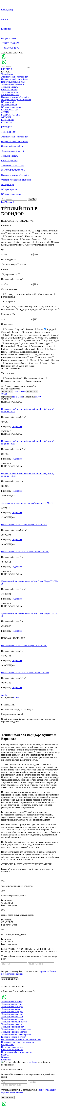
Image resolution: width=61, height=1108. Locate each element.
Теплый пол (7, 74)
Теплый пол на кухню (12, 1004)
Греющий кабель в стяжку (13, 1037)
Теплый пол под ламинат (13, 1019)
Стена (44, 363)
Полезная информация (12, 1047)
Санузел (43, 335)
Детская (55, 360)
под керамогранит (28, 306)
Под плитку (10, 306)
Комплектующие (9, 89)
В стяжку (8, 294)
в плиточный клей (25, 294)
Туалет (39, 329)
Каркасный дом (51, 340)
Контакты (6, 1059)
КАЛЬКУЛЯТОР (9, 109)
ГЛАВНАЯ (6, 69)
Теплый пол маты (9, 87)
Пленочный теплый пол (13, 82)
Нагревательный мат (34, 378)
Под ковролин (50, 309)
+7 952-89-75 (10, 48)
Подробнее (17, 426)
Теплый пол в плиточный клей (16, 1029)
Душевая (29, 349)
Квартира (27, 332)
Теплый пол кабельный (12, 84)
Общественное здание (41, 346)
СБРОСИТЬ (20, 391)
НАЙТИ (32, 199)
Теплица (12, 352)
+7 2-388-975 (10, 43)
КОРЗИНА (6, 122)
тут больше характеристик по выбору (19, 386)
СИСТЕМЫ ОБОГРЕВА (13, 170)
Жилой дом (40, 338)
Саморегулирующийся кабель (15, 97)
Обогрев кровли (9, 104)
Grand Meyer (10, 264)
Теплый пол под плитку (12, 1027)
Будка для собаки (26, 366)
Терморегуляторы (9, 92)
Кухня (19, 329)
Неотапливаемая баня (15, 363)
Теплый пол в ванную (12, 1006)
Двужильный (10, 274)
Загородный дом (12, 340)
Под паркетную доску (29, 309)
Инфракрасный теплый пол (14, 79)
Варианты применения (12, 1049)
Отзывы (5, 1057)
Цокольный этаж (15, 338)
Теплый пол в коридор (12, 1011)
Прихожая (31, 335)
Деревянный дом (31, 340)
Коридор (50, 329)
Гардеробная (17, 335)
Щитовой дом (11, 343)
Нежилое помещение (29, 352)
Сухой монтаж (45, 294)
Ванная (29, 329)
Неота (33, 360)
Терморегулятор (33, 381)
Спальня (43, 360)
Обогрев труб (7, 102)
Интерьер (33, 363)
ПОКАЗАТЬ (7, 391)
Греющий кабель (12, 378)
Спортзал (17, 349)
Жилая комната (42, 332)
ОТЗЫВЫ (6, 117)
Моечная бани (44, 357)
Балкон (15, 332)
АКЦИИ (5, 112)
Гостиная (8, 329)
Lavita (22, 264)
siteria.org (33, 1062)
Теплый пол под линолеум (14, 1021)
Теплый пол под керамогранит (16, 1034)
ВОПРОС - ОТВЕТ (10, 115)
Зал (6, 335)
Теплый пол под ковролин (14, 1032)
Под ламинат (46, 306)
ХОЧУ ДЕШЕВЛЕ (9, 979)
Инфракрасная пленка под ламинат (18, 1042)
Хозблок (50, 349)
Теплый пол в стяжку (11, 1024)
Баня (31, 357)
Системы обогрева (10, 94)
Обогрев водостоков (11, 107)
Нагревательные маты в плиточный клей (21, 1039)
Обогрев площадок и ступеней (16, 99)
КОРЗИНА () (8, 202)
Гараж (40, 349)
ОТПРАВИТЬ (7, 1097)
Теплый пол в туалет (11, 1009)
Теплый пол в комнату (12, 1001)
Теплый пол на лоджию (12, 1014)
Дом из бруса (43, 343)
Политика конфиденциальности (16, 1052)
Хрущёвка (22, 346)
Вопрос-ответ (7, 1044)
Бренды (5, 1054)
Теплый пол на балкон (12, 1016)
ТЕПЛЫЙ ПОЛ (8, 132)
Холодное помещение (42, 354)
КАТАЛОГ (6, 127)
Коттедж (53, 338)
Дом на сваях (27, 343)
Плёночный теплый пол (19, 233)
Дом (29, 338)
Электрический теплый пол (14, 77)
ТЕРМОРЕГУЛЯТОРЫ (12, 165)
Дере (52, 363)
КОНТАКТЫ (7, 120)
